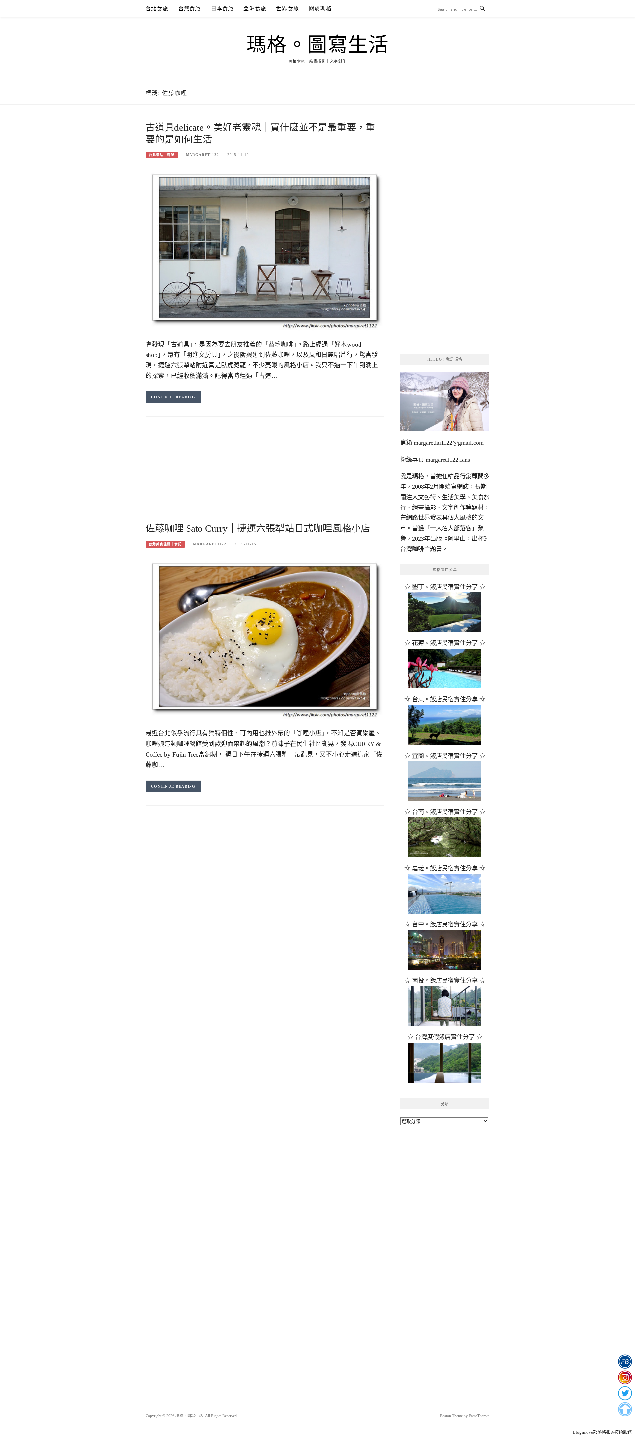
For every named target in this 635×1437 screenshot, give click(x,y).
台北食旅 (157, 8)
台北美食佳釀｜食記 (165, 544)
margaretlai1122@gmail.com (449, 442)
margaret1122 (202, 155)
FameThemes (479, 1416)
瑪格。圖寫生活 (317, 45)
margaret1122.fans (447, 459)
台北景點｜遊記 (161, 155)
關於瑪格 (320, 8)
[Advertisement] (265, 476)
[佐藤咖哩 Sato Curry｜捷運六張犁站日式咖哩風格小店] (265, 638)
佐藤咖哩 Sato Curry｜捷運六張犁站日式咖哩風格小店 (258, 528)
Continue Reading (173, 397)
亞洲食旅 (254, 8)
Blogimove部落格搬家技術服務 (602, 1432)
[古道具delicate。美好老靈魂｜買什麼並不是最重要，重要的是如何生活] (265, 249)
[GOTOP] (625, 1409)
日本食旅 (222, 8)
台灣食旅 (189, 8)
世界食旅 (287, 8)
